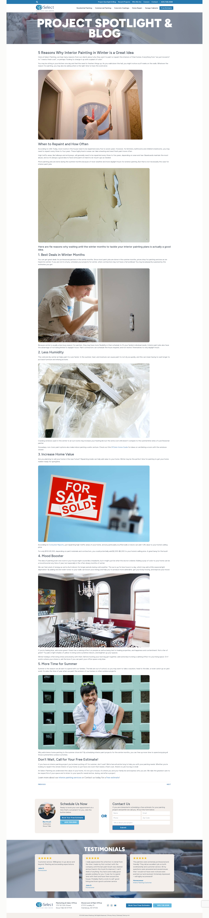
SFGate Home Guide (119, 447)
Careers (146, 2)
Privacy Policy (112, 915)
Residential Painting (84, 8)
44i (128, 915)
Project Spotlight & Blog (107, 2)
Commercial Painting (103, 8)
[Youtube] (115, 905)
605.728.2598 (167, 2)
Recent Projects (124, 2)
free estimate (112, 777)
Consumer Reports (56, 545)
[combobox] (54, 1)
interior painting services (70, 777)
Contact (155, 2)
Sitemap (119, 915)
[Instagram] (111, 905)
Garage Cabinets (151, 8)
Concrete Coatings (121, 8)
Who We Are (136, 2)
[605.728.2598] (160, 2)
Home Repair (137, 8)
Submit (123, 828)
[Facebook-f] (108, 905)
